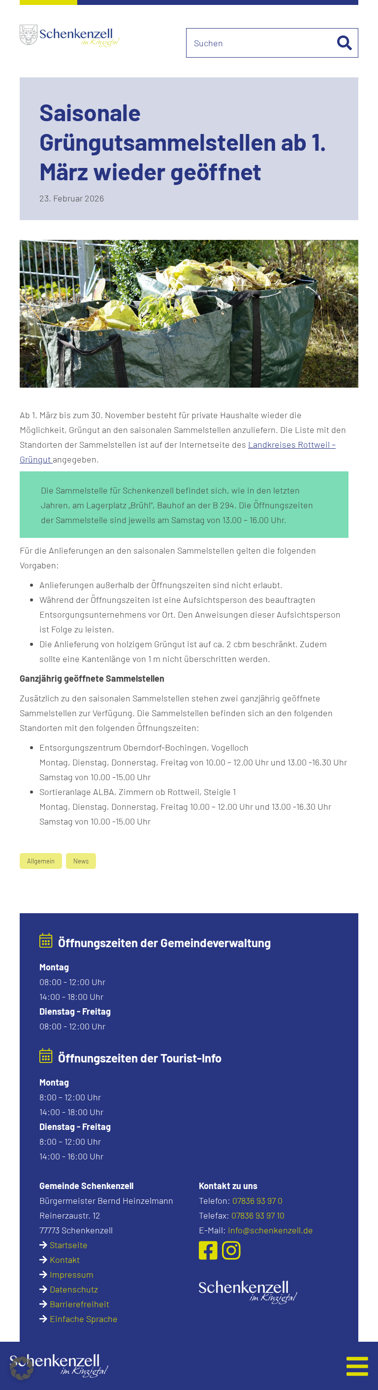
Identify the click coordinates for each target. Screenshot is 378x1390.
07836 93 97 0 (257, 1200)
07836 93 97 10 (257, 1215)
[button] (153, 1366)
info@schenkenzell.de (270, 1230)
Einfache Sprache (84, 1318)
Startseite (69, 1244)
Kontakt (65, 1259)
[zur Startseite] (248, 1291)
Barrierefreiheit (79, 1303)
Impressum (72, 1274)
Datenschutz (74, 1289)
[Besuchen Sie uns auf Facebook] (210, 1250)
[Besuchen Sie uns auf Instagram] (231, 1250)
